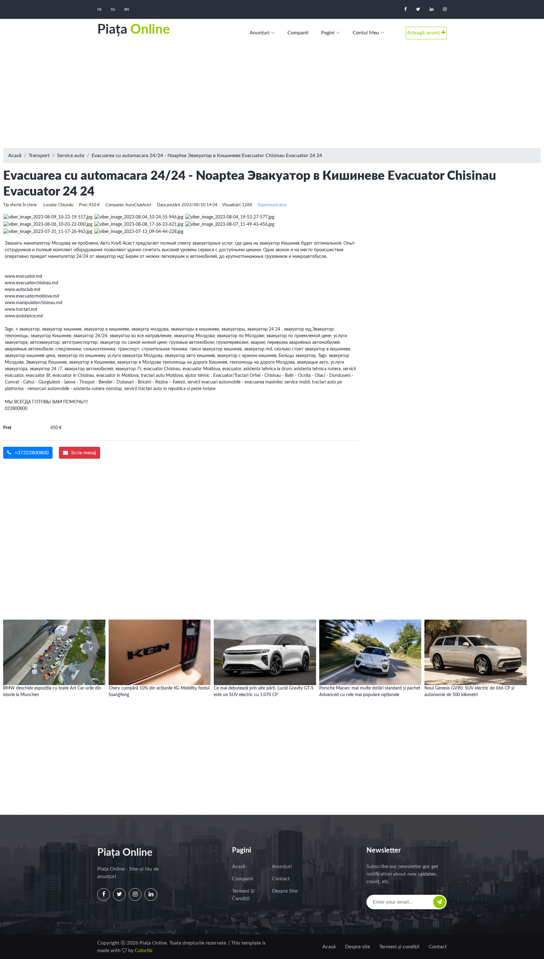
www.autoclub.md (22, 289)
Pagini (328, 32)
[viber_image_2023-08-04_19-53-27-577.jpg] (230, 217)
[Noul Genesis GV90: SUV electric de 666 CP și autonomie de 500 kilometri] (475, 646)
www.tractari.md (21, 309)
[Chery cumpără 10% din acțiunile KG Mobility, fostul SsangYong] (160, 646)
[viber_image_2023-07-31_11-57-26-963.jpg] (48, 232)
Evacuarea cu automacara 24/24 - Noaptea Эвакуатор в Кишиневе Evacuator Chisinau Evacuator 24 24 (207, 155)
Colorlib (143, 950)
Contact (281, 878)
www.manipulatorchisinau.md (33, 303)
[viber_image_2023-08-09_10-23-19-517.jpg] (48, 217)
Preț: (83, 205)
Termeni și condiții (243, 894)
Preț (7, 428)
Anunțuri (259, 32)
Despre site (285, 891)
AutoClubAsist (138, 205)
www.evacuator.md (23, 276)
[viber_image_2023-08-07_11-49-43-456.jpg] (230, 224)
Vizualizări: (231, 205)
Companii (298, 32)
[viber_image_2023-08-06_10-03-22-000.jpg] (48, 224)
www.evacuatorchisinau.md (31, 283)
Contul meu (366, 32)
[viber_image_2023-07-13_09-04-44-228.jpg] (139, 232)
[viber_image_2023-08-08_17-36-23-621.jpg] (139, 224)
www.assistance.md (24, 316)
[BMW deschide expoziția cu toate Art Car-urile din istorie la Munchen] (54, 646)
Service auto (70, 155)
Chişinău (65, 205)
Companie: (114, 205)
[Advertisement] (272, 98)
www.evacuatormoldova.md (32, 296)
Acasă (14, 155)
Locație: (50, 205)
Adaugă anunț (424, 32)
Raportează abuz (272, 205)
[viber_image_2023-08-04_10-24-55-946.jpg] (139, 217)
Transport (39, 155)
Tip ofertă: (12, 205)
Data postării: (169, 205)
